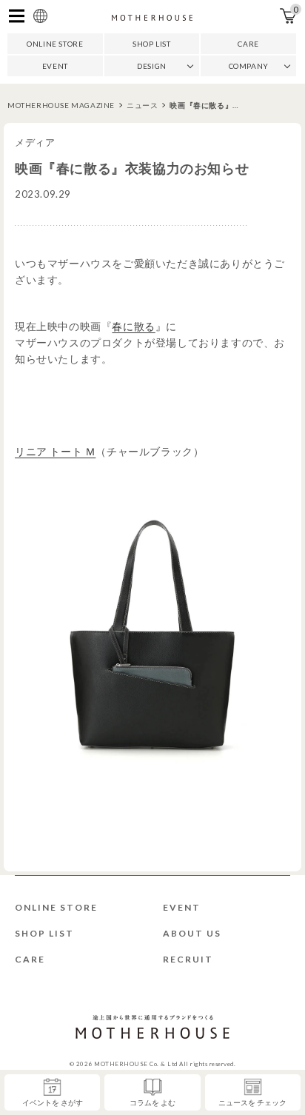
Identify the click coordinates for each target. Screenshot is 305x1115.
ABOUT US (192, 933)
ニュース (142, 105)
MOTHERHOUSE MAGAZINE (61, 105)
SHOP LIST (151, 43)
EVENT (55, 65)
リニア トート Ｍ (55, 451)
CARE (248, 43)
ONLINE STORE (55, 43)
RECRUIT (188, 959)
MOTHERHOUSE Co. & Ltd (136, 1064)
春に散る (133, 326)
